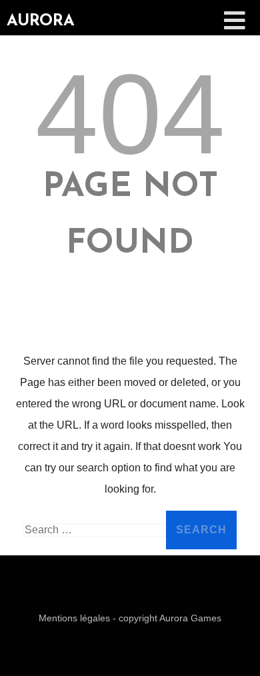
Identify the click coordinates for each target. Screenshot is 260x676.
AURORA (41, 21)
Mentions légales (76, 618)
